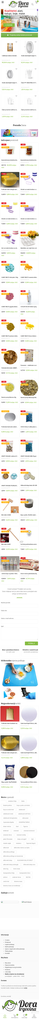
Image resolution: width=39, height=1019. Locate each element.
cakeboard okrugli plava (10, 818)
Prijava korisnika (9, 965)
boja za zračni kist (8, 809)
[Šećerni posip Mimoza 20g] (9, 381)
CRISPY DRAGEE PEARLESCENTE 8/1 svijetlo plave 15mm (17, 485)
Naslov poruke (5, 602)
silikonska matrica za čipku (22, 847)
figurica (26, 826)
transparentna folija (8, 873)
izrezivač (16, 830)
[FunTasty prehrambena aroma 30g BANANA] (29, 528)
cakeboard (22, 809)
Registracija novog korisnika (13, 967)
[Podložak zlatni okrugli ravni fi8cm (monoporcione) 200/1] (9, 173)
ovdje (25, 988)
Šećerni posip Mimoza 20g (8, 397)
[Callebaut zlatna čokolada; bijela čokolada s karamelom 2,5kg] (10, 41)
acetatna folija (12, 801)
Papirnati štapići (31, 843)
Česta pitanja (8, 951)
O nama (7, 940)
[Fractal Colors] (29, 908)
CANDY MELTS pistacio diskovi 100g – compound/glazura (17, 336)
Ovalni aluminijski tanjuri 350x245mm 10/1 (14, 82)
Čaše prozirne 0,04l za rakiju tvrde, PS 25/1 (14, 110)
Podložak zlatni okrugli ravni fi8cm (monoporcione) (15, 752)
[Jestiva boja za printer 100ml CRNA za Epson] (9, 557)
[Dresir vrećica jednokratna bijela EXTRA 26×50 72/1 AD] (29, 557)
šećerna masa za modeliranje (11, 885)
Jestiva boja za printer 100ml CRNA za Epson (14, 573)
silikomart (6, 847)
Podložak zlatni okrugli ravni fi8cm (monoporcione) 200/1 (17, 189)
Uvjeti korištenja (9, 944)
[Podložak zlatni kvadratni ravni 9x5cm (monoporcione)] (9, 707)
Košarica (7, 969)
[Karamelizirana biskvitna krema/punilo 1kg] (29, 144)
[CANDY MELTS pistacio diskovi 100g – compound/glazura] (9, 319)
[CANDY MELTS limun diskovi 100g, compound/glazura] (29, 319)
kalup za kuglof (21, 839)
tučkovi (5, 877)
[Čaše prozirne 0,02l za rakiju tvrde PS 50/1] (29, 95)
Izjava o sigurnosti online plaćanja (14, 949)
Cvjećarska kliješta (8, 822)
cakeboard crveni (8, 814)
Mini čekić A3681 (6, 544)
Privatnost (8, 942)
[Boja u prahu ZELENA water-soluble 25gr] (29, 498)
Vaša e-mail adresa (7, 618)
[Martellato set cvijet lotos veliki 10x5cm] (29, 232)
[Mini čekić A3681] (9, 528)
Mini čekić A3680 (6, 515)
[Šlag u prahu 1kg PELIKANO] (9, 766)
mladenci (18, 843)
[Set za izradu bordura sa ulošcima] (9, 232)
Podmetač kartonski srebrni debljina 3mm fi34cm (15, 427)
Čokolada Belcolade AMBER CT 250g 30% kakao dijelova (17, 368)
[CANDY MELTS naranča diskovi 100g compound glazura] (29, 261)
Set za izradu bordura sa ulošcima (10, 248)
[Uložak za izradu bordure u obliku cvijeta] (9, 202)
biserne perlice (7, 805)
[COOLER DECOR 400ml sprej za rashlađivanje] (29, 290)
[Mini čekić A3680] (9, 498)
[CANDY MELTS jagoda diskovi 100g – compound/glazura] (9, 290)
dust (17, 826)
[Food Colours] (9, 908)
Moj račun (8, 963)
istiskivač (6, 830)
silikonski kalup (7, 860)
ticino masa (16, 869)
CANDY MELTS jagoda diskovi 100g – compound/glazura (17, 306)
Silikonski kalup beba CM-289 (29, 485)
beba (22, 801)
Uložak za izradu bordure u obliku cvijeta (12, 219)
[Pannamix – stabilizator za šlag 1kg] (29, 349)
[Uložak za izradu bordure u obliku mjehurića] (29, 202)
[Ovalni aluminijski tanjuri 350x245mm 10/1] (10, 68)
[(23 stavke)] (3, 800)
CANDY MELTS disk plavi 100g (9, 277)
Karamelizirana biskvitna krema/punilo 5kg (13, 160)
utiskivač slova (16, 877)
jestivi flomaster (7, 839)
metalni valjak (7, 843)
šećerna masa (18, 881)
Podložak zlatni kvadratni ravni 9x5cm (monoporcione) (16, 723)
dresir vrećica (7, 826)
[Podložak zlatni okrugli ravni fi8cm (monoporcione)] (9, 736)
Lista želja (8, 972)
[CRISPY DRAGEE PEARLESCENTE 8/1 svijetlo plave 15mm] (9, 469)
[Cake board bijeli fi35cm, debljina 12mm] (29, 736)
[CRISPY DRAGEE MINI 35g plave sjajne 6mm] (29, 440)
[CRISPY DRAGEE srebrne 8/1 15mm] (9, 440)
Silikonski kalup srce (29, 864)
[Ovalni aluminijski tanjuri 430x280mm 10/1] (29, 41)
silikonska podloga (8, 852)
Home (4, 1017)
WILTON (28, 877)
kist (32, 839)
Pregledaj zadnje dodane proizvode (20, 35)
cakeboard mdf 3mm (24, 814)
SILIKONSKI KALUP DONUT (25, 860)
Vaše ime (4, 610)
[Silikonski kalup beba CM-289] (29, 469)
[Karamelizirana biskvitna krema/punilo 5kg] (9, 144)
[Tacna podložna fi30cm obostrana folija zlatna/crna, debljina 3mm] (29, 766)
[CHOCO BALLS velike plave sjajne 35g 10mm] (29, 410)
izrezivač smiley (21, 835)
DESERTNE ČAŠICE (24, 822)
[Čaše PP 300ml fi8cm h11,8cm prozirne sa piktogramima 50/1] (29, 68)
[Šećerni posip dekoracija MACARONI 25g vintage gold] (29, 381)
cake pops (25, 818)
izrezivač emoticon (29, 830)
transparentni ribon (24, 873)
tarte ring (5, 869)
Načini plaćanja (9, 946)
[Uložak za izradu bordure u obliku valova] (29, 173)
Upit (2, 626)
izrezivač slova (7, 835)
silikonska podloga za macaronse (13, 856)
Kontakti (7, 953)
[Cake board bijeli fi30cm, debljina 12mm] (29, 707)
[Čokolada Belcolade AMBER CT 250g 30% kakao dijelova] (9, 349)
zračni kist (6, 881)
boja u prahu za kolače (23, 805)
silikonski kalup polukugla (10, 864)
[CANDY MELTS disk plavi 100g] (9, 261)
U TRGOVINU (9, 25)
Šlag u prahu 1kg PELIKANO (9, 782)
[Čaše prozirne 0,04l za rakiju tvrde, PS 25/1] (10, 95)
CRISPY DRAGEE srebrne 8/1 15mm (11, 456)
